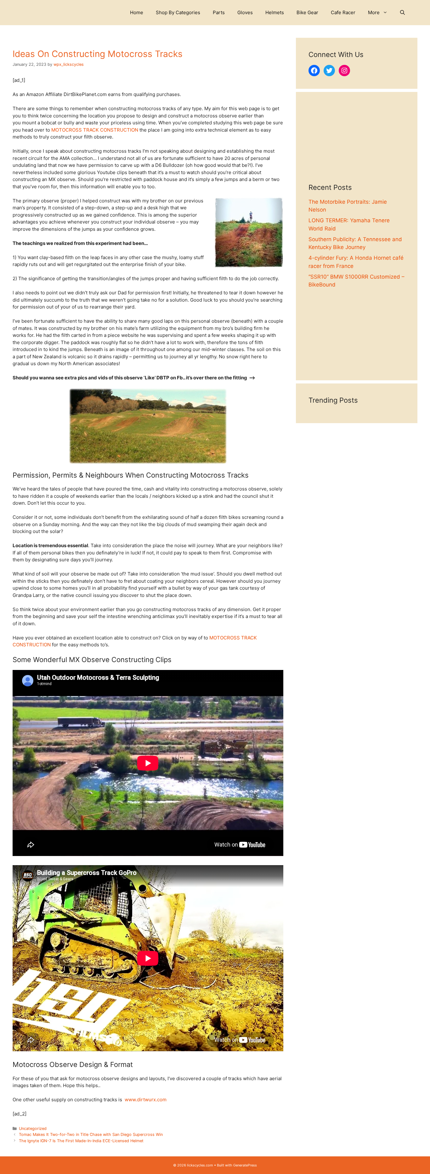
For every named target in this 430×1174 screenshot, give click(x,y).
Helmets (274, 12)
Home (136, 12)
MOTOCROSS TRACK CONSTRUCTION (94, 130)
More (374, 12)
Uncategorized (33, 1128)
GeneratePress (245, 1165)
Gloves (245, 12)
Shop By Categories (178, 12)
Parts (219, 12)
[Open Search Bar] (402, 12)
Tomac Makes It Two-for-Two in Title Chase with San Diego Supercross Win (91, 1134)
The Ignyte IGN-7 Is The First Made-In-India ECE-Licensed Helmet (81, 1140)
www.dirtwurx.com (146, 1100)
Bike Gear (307, 12)
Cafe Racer (343, 12)
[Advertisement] (356, 144)
